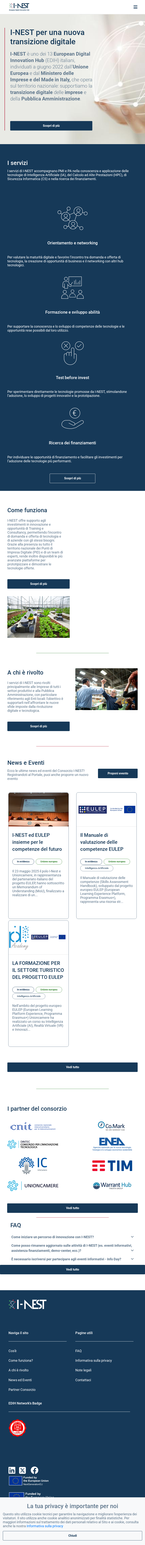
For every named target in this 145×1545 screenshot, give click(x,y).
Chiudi (72, 1535)
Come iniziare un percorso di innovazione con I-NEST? (52, 1237)
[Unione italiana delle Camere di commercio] (32, 1186)
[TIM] (112, 1165)
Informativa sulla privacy (45, 1526)
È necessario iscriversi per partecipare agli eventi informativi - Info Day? (66, 1259)
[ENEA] (112, 1144)
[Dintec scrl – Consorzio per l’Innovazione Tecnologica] (32, 1144)
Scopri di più (51, 125)
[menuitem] (39, 1351)
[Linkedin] (13, 1470)
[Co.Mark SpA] (112, 1126)
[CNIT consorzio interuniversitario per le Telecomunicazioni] (33, 1126)
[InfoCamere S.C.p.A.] (33, 1165)
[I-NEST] (19, 7)
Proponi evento (118, 773)
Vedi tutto (72, 1067)
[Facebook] (35, 1470)
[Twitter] (25, 1470)
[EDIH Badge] (28, 1428)
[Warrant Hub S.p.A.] (112, 1186)
